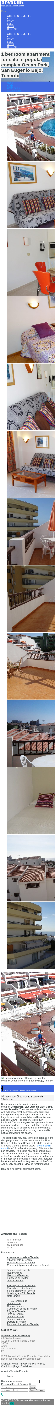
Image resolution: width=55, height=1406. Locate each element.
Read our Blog (14, 1273)
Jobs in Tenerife (15, 1280)
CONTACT (12, 29)
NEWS (10, 26)
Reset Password (37, 1390)
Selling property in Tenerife (21, 1291)
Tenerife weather (15, 1316)
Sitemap (5, 1363)
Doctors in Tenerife (17, 1322)
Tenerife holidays (16, 1319)
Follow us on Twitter (17, 1278)
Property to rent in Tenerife (20, 1288)
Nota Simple (13, 1296)
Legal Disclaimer (23, 1366)
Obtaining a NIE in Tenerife (21, 1293)
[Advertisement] (27, 1200)
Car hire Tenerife (15, 1306)
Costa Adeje (13, 88)
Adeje (10, 85)
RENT (10, 21)
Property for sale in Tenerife (21, 1285)
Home (10, 83)
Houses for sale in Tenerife (21, 1262)
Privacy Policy (27, 1363)
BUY (9, 18)
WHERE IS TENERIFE (19, 16)
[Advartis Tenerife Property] (12, 6)
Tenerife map (14, 1303)
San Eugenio (14, 90)
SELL (10, 24)
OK (11, 1403)
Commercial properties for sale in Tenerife (28, 1265)
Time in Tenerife (15, 1314)
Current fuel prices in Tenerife (22, 1308)
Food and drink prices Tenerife (23, 1324)
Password (6, 1384)
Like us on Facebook (18, 1275)
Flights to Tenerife (16, 1311)
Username (6, 1381)
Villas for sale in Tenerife (20, 1260)
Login (32, 1387)
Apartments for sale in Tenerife (23, 1257)
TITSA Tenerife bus (17, 1301)
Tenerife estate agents (18, 1270)
